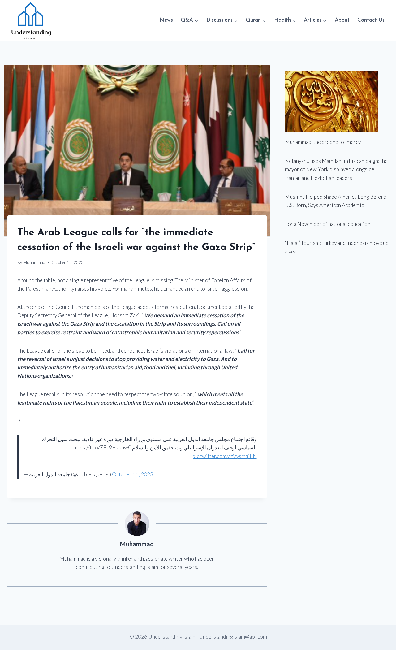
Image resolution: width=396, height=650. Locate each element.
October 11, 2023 (132, 474)
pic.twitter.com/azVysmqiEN (224, 456)
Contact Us (371, 20)
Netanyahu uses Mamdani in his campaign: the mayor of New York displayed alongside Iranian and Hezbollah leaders (336, 169)
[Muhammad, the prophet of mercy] (337, 101)
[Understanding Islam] (30, 20)
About (342, 20)
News (166, 20)
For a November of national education (327, 224)
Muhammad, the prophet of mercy (323, 142)
